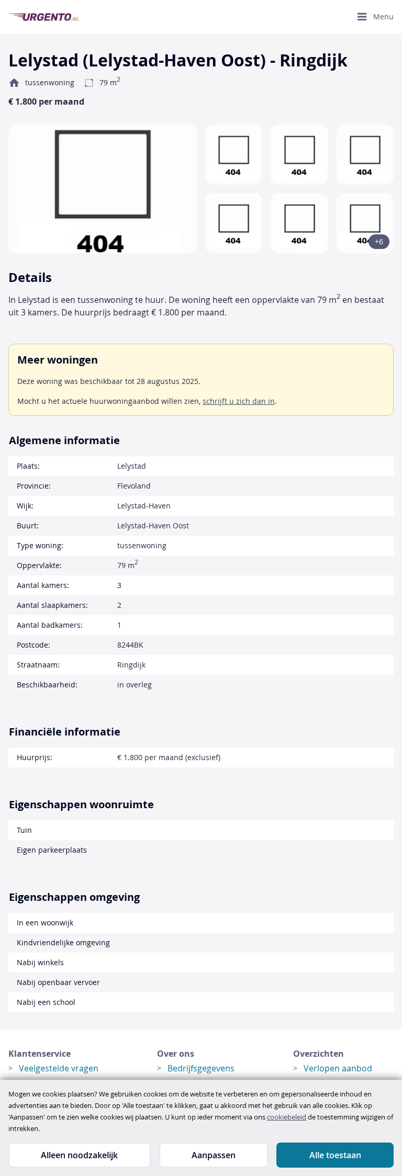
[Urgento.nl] (43, 17)
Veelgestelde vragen (58, 1068)
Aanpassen (214, 1155)
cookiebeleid (286, 1117)
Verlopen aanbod (338, 1068)
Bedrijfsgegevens (201, 1068)
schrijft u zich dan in (239, 401)
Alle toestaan (335, 1155)
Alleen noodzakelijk (79, 1155)
